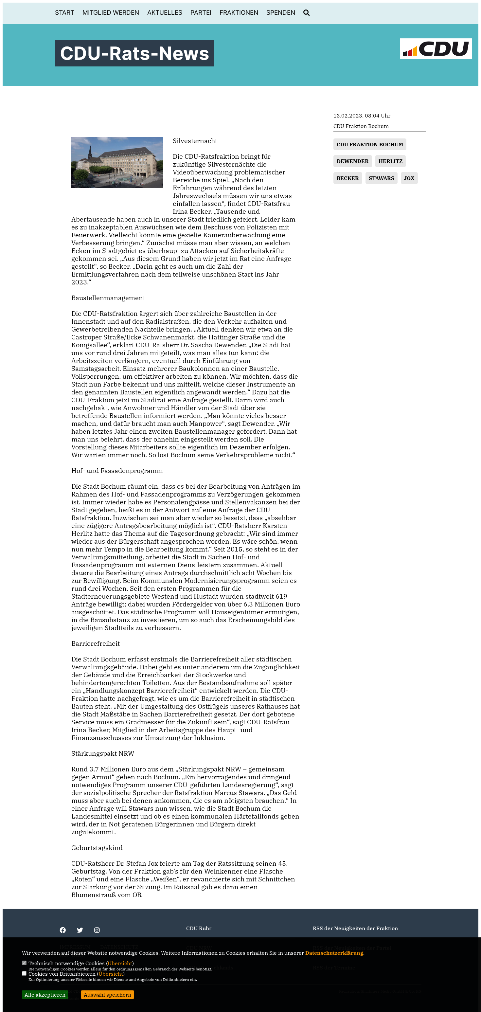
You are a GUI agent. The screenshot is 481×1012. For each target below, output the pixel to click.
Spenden (280, 12)
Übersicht (120, 963)
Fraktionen (239, 12)
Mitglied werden (110, 12)
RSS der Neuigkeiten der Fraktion (355, 928)
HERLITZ (390, 161)
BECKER (348, 178)
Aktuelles (164, 12)
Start (64, 12)
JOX (409, 178)
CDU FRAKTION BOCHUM (370, 144)
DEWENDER (353, 161)
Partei (200, 12)
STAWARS (381, 178)
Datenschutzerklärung (334, 952)
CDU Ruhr (198, 928)
